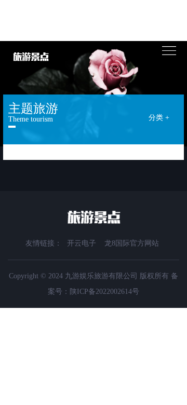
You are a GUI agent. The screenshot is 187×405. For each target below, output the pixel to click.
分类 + (159, 118)
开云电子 (81, 243)
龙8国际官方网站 (131, 243)
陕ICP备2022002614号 (104, 291)
